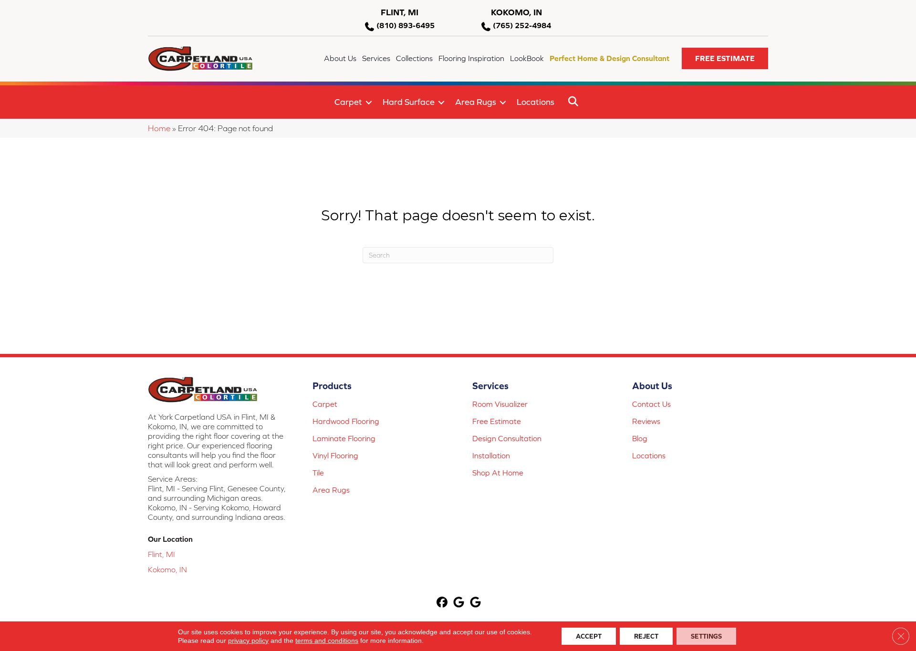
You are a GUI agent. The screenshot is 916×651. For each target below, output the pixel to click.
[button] (725, 58)
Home (159, 128)
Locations (535, 102)
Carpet (348, 102)
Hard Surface (409, 102)
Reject (646, 636)
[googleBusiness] (459, 603)
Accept (589, 636)
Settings (706, 636)
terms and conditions (326, 640)
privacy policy (248, 640)
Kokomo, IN (167, 569)
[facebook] (442, 603)
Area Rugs (475, 102)
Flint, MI (161, 554)
